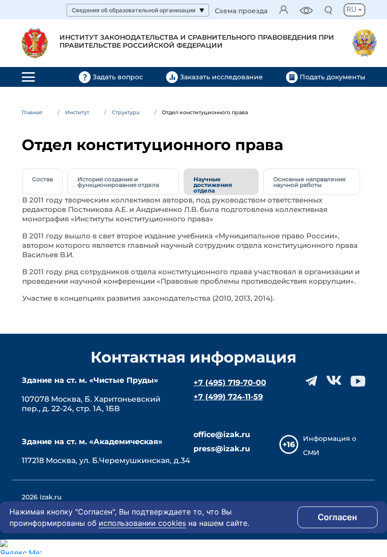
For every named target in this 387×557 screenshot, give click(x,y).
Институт (77, 112)
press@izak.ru (222, 448)
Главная (32, 112)
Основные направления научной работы (309, 182)
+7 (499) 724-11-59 (228, 396)
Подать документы (331, 77)
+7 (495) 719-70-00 (230, 382)
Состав (42, 179)
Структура (125, 112)
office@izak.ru (222, 434)
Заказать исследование (221, 77)
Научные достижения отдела (213, 185)
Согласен (337, 517)
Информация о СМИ (329, 445)
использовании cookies (142, 523)
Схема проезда (241, 11)
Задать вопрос (118, 77)
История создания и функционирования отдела (118, 182)
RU (352, 9)
